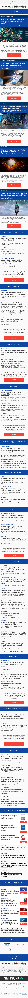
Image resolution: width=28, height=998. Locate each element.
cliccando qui (24, 994)
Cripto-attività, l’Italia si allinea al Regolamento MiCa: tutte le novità (13, 293)
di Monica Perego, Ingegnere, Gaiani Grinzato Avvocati (13, 467)
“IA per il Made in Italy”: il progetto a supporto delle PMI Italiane (13, 489)
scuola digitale (14, 374)
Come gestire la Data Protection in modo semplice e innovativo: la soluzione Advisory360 (9, 902)
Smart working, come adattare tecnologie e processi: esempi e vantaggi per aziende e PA (12, 769)
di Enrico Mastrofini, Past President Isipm (10, 678)
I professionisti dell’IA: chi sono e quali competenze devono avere (14, 406)
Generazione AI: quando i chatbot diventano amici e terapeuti (12, 362)
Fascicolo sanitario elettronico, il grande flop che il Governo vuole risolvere (12, 791)
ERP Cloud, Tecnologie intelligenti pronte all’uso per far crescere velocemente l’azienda (10, 892)
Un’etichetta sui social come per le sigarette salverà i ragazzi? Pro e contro (12, 517)
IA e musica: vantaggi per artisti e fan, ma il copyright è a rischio (13, 623)
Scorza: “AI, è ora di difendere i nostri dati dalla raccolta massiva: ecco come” (13, 21)
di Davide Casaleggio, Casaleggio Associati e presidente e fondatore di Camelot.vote (13, 420)
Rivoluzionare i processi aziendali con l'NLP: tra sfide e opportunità (10, 837)
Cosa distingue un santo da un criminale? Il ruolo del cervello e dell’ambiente (12, 394)
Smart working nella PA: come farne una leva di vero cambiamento (13, 64)
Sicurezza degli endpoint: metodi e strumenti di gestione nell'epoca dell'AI (9, 922)
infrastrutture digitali (14, 737)
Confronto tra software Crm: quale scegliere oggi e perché (13, 500)
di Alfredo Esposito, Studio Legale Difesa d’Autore (12, 585)
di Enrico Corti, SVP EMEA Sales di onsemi (10, 617)
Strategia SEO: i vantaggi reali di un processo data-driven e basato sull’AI (13, 856)
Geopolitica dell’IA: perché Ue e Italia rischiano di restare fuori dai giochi (13, 591)
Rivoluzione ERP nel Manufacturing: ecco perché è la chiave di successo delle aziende (10, 912)
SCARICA (23, 821)
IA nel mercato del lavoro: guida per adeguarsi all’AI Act (13, 479)
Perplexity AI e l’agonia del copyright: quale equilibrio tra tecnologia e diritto (13, 581)
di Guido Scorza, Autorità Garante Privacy (10, 25)
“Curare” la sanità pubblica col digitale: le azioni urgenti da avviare (14, 107)
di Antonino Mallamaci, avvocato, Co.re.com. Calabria (13, 520)
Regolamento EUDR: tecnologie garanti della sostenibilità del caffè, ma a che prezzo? (12, 450)
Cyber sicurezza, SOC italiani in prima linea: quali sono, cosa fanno (13, 716)
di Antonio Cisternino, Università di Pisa (10, 356)
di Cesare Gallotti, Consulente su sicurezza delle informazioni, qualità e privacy (12, 410)
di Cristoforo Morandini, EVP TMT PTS (9, 805)
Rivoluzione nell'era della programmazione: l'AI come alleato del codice (10, 816)
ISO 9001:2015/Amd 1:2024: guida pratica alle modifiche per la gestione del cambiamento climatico (13, 463)
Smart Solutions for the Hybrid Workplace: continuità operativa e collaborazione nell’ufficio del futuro (13, 930)
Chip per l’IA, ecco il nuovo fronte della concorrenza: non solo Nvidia (12, 780)
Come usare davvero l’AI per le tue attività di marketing (13, 848)
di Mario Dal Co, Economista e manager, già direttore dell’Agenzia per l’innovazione (13, 783)
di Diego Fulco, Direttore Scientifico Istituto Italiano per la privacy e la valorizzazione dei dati (13, 254)
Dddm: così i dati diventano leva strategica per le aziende (12, 320)
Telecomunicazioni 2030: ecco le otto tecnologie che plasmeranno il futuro (14, 194)
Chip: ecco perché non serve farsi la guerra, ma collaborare (13, 151)
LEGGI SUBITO (14, 55)
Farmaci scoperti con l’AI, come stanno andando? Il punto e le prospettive (11, 528)
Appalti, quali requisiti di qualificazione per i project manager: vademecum (14, 675)
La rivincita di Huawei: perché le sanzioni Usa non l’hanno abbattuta (12, 602)
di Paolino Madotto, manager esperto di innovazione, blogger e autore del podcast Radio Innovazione (13, 595)
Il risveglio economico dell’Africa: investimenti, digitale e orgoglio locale (12, 645)
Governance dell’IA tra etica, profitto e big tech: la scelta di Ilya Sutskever (13, 634)
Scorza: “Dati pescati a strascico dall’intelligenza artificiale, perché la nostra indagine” (13, 758)
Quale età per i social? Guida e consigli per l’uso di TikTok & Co (11, 261)
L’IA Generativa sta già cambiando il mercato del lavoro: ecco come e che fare (14, 352)
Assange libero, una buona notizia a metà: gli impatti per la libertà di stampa (13, 664)
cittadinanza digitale (14, 331)
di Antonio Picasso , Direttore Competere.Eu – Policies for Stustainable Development (13, 154)
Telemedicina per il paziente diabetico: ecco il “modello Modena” (13, 539)
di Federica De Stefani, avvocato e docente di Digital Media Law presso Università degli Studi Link (12, 688)
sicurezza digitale (14, 273)
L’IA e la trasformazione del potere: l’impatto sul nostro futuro (13, 416)
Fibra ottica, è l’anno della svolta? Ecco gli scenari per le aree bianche (13, 802)
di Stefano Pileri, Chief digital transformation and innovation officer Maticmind (12, 197)
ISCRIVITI (14, 280)
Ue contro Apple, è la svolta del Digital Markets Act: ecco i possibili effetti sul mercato (12, 569)
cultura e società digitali (14, 428)
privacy (22, 987)
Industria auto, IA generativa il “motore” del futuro (11, 614)
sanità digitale (14, 549)
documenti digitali (14, 696)
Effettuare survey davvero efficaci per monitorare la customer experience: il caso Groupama (14, 865)
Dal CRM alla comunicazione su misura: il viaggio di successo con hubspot (12, 874)
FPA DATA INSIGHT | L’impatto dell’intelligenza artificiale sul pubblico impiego (9, 828)
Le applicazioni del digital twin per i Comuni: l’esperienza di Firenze (12, 304)
